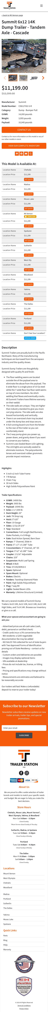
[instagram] (27, 773)
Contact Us (24, 130)
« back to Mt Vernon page (12, 15)
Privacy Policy (24, 1009)
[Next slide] (43, 78)
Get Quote (29, 179)
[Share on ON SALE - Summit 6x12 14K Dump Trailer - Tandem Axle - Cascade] (17, 154)
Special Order (30, 338)
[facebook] (21, 773)
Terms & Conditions (24, 1006)
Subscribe (24, 735)
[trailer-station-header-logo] (9, 2)
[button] (12, 77)
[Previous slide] (5, 78)
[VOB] (24, 955)
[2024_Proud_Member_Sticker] (24, 977)
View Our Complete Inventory (24, 145)
